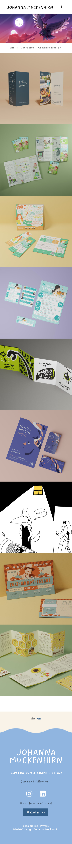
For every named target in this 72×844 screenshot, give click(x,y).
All (12, 47)
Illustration (26, 47)
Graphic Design (50, 47)
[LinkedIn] (43, 795)
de (33, 718)
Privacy (44, 825)
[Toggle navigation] (61, 6)
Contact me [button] (37, 812)
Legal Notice (30, 825)
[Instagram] (29, 795)
